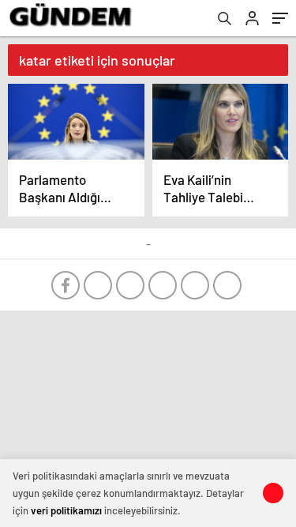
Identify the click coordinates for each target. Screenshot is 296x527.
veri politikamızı (66, 510)
